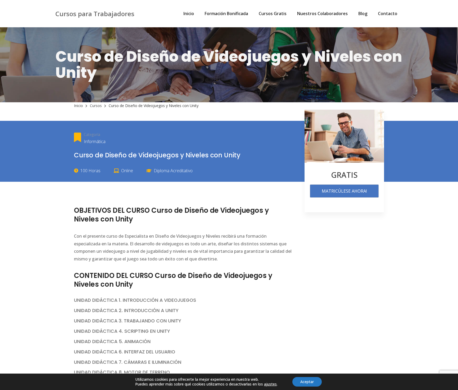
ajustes (270, 384)
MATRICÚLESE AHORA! (344, 191)
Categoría (92, 134)
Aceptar (307, 381)
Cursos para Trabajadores (94, 14)
